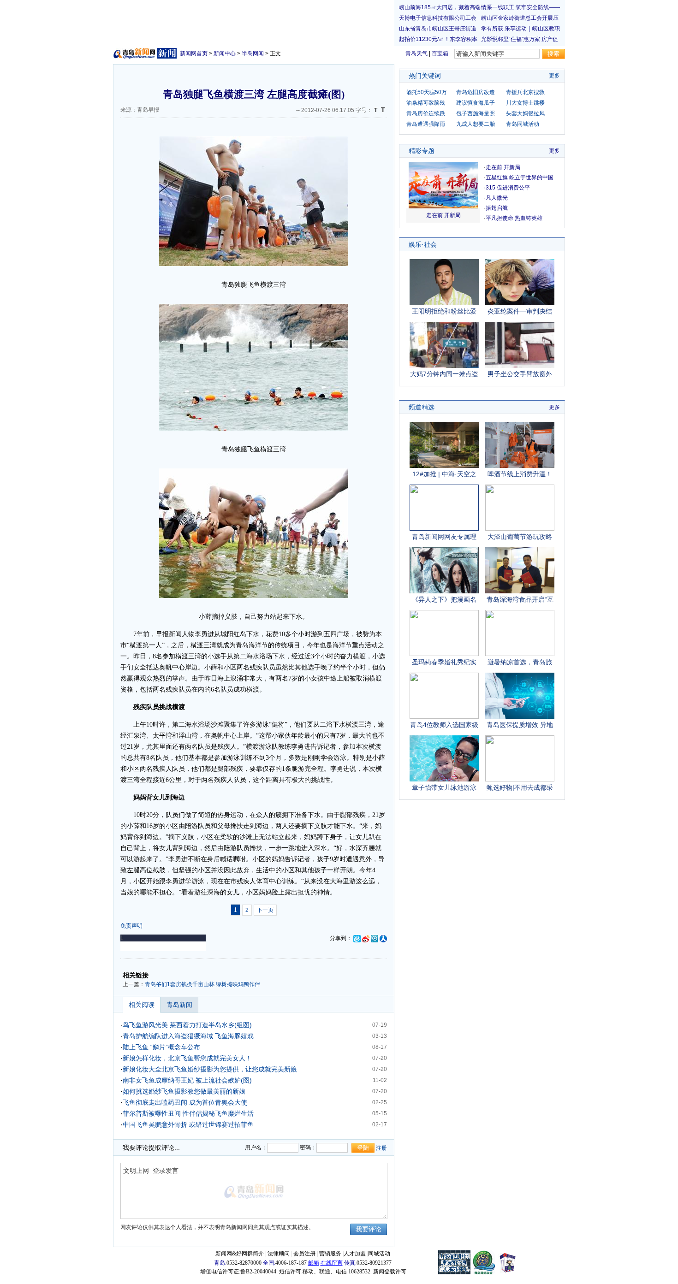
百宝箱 (440, 53)
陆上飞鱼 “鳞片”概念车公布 (161, 1047)
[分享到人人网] (383, 938)
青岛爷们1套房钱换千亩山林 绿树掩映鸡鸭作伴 (202, 984)
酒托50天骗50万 (426, 92)
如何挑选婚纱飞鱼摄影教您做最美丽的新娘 (184, 1091)
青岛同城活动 (522, 124)
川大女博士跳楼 (525, 103)
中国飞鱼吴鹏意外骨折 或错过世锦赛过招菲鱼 (188, 1124)
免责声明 (131, 926)
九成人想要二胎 (475, 124)
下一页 (265, 910)
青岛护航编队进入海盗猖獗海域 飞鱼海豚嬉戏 (188, 1036)
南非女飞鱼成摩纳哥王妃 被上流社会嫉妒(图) (187, 1080)
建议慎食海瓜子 (475, 103)
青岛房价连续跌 (425, 113)
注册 (381, 1148)
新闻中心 (225, 53)
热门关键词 (425, 75)
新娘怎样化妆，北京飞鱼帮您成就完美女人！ (187, 1058)
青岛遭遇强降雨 (425, 124)
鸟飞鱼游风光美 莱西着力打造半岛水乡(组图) (187, 1025)
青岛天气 (416, 53)
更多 (554, 75)
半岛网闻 (253, 53)
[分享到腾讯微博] (374, 938)
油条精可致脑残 (425, 103)
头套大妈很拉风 (525, 113)
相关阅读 (142, 1004)
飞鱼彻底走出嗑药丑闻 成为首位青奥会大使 (185, 1102)
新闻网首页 (194, 53)
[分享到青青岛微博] (357, 938)
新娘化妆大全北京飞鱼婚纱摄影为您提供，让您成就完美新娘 (210, 1069)
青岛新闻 (179, 1004)
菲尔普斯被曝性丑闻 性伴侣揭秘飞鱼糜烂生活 (188, 1113)
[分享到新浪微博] (365, 938)
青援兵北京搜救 (525, 92)
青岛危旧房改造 (475, 92)
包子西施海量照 (475, 113)
